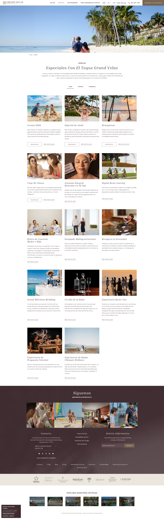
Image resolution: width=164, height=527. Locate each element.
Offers (35, 54)
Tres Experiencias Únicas (90, 2)
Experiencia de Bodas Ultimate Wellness (76, 358)
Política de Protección (120, 464)
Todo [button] (70, 86)
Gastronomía (72, 2)
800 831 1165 (39, 448)
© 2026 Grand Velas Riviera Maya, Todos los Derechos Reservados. (82, 513)
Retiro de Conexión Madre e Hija (37, 240)
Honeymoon (108, 125)
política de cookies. (9, 513)
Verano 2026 (34, 125)
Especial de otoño (74, 125)
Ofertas (61, 2)
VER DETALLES (49, 144)
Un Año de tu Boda (75, 299)
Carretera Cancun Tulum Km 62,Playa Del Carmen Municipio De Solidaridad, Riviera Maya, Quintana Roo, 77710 (46, 440)
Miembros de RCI (82, 437)
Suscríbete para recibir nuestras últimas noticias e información (118, 439)
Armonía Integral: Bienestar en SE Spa (75, 184)
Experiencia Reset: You (114, 299)
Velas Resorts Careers (46, 458)
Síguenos (82, 393)
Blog (56, 464)
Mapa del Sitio (82, 467)
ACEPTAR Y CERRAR (8, 516)
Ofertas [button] (80, 86)
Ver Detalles (86, 144)
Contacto (46, 433)
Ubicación (91, 464)
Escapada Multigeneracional (80, 239)
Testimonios (82, 444)
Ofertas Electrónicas (77, 464)
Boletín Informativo (117, 433)
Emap (64, 464)
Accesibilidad (104, 464)
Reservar (36, 145)
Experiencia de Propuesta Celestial (37, 358)
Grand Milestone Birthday (41, 299)
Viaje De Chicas (35, 183)
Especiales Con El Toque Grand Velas (82, 68)
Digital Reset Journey (113, 183)
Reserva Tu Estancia (153, 3)
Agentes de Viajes (82, 440)
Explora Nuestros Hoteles (82, 493)
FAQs (49, 464)
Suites (52, 2)
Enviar (129, 445)
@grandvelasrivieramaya (82, 397)
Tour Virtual (121, 3)
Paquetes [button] (92, 86)
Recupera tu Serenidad (114, 239)
